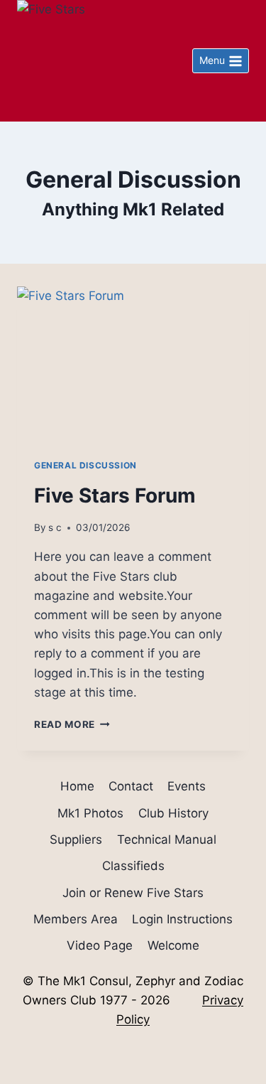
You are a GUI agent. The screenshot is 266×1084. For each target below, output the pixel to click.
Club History (173, 813)
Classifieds (133, 866)
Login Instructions (182, 919)
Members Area (75, 919)
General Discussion (85, 465)
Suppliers (76, 839)
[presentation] (133, 363)
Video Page (100, 945)
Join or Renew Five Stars (133, 893)
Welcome (173, 945)
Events (186, 786)
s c (55, 527)
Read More (72, 724)
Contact (131, 786)
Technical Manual (166, 839)
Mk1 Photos (90, 813)
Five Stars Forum (115, 495)
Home (77, 786)
